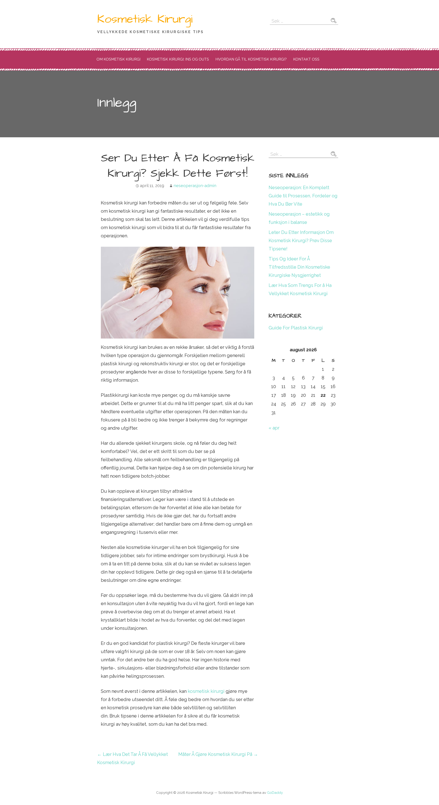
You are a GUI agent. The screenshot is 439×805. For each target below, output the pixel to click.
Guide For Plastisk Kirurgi (296, 328)
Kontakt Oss (306, 59)
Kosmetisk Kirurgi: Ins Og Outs (178, 59)
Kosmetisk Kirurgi (145, 19)
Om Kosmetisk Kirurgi (118, 59)
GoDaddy (275, 793)
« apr (274, 428)
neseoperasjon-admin (195, 185)
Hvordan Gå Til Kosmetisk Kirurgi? (251, 59)
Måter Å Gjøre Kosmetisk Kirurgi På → (218, 754)
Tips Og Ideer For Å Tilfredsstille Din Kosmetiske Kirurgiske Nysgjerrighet (299, 267)
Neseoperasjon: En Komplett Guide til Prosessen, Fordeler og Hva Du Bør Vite (303, 196)
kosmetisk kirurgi (206, 691)
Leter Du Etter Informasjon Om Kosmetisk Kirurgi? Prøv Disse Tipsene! (301, 241)
